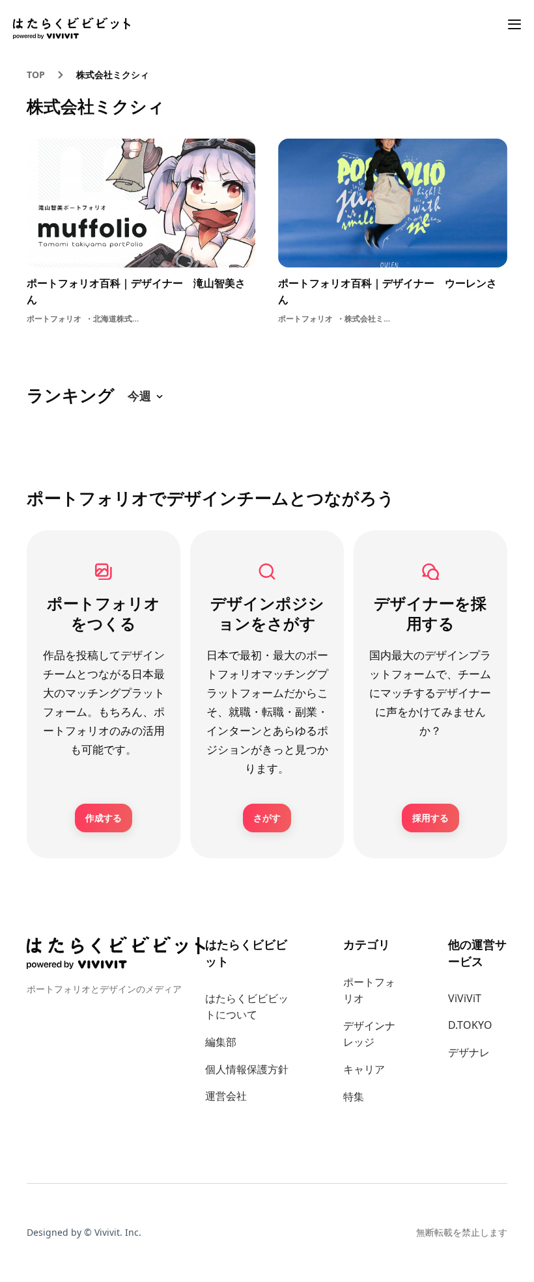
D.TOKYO (470, 1025)
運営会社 (226, 1096)
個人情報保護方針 (246, 1069)
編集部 (220, 1042)
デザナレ (469, 1052)
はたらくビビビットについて (246, 1006)
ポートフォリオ (369, 990)
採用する (430, 817)
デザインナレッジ (369, 1034)
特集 (353, 1096)
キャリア (364, 1069)
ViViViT (464, 998)
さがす (267, 817)
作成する (103, 817)
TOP (36, 74)
